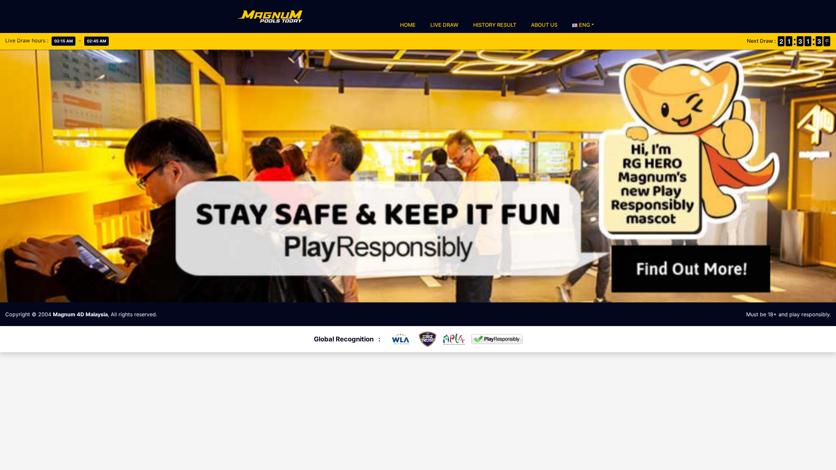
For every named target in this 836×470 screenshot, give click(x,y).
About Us (544, 25)
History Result (494, 25)
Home (408, 25)
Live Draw (444, 25)
